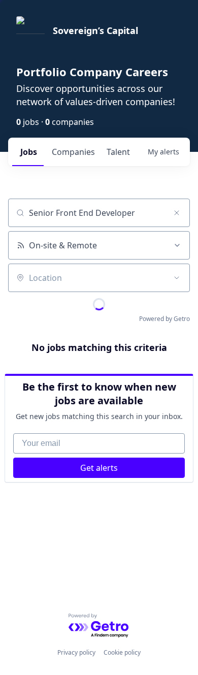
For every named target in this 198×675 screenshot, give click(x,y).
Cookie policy (122, 652)
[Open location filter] (177, 278)
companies (73, 151)
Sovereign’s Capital (95, 30)
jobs (28, 151)
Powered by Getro (164, 318)
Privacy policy (76, 652)
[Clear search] (177, 213)
